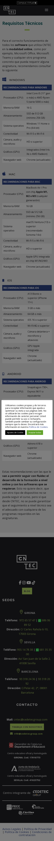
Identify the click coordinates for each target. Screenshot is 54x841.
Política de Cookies (38, 426)
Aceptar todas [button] (34, 432)
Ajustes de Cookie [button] (15, 432)
